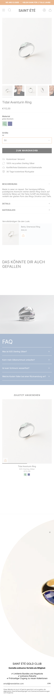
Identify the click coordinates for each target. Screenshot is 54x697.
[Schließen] (49, 532)
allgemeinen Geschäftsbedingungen (15, 691)
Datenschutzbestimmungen (40, 691)
